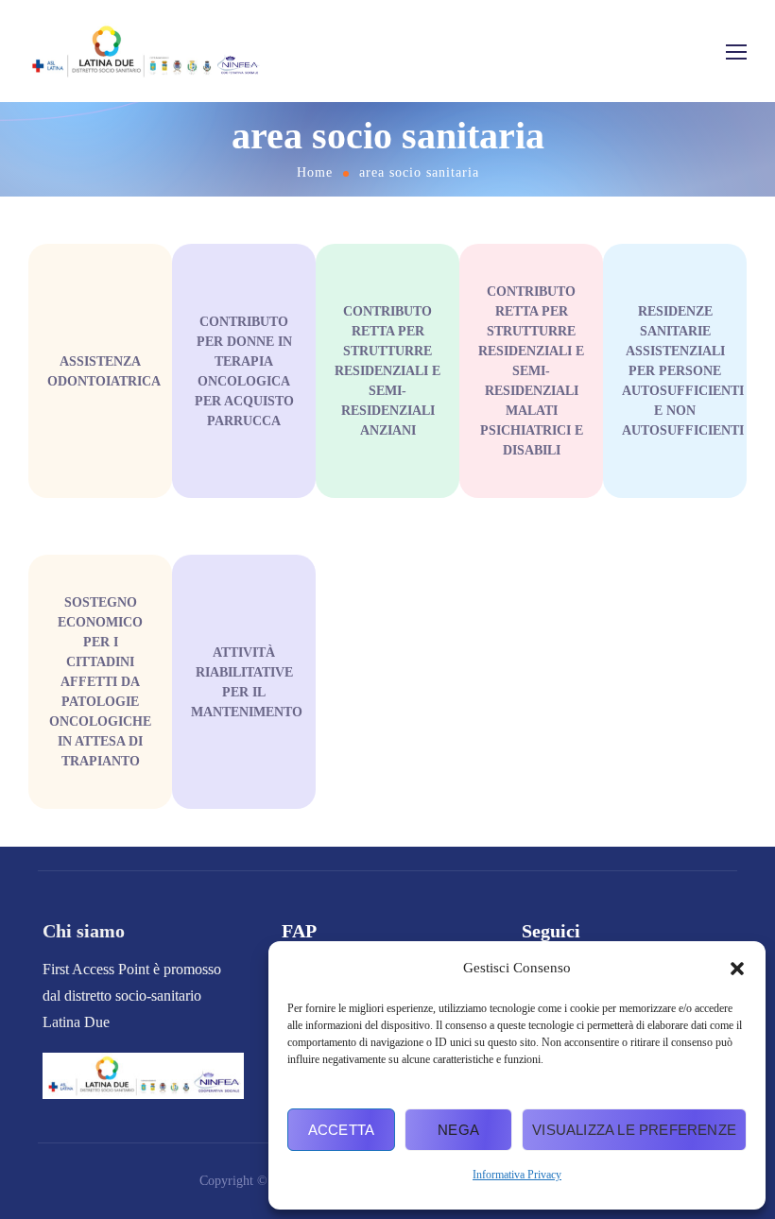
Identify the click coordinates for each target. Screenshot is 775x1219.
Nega (458, 1130)
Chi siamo (84, 930)
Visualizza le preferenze (634, 1130)
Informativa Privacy (517, 1174)
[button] (737, 968)
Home (315, 172)
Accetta (341, 1130)
